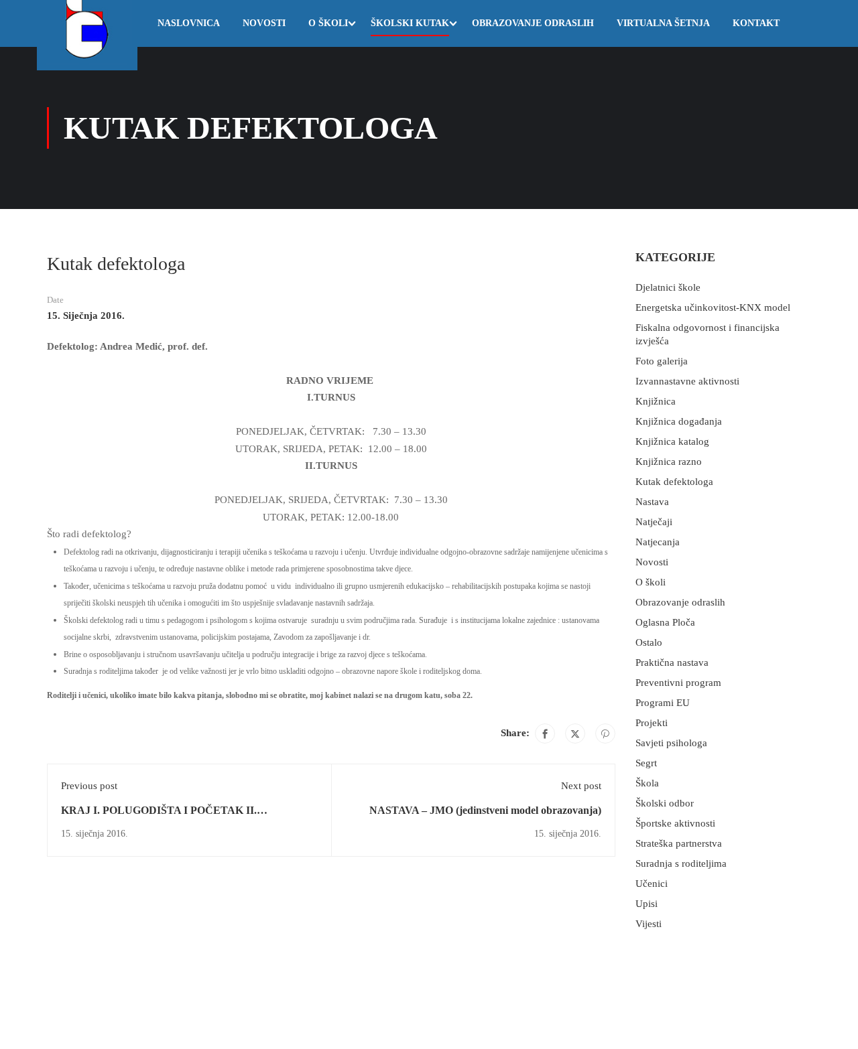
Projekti (651, 722)
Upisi (646, 903)
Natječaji (653, 521)
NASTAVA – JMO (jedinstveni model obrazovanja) (485, 810)
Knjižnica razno (668, 461)
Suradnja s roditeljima (681, 863)
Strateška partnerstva (678, 843)
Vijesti (648, 923)
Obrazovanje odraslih (533, 23)
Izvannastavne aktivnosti (687, 381)
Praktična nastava (672, 662)
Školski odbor (664, 803)
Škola (647, 783)
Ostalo (648, 642)
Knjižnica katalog (672, 441)
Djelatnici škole (667, 287)
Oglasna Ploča (665, 622)
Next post (581, 785)
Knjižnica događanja (678, 421)
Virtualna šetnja (663, 23)
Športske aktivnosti (675, 823)
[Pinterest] (605, 733)
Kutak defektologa (674, 481)
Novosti (264, 23)
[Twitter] (575, 733)
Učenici (651, 883)
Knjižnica (655, 401)
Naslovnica (189, 23)
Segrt (646, 763)
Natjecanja (657, 542)
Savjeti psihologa (671, 743)
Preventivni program (678, 682)
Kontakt (756, 23)
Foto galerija (661, 361)
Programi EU (662, 702)
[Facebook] (545, 733)
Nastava (652, 501)
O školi (328, 23)
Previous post (89, 785)
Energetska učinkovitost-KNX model (712, 307)
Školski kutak (410, 23)
